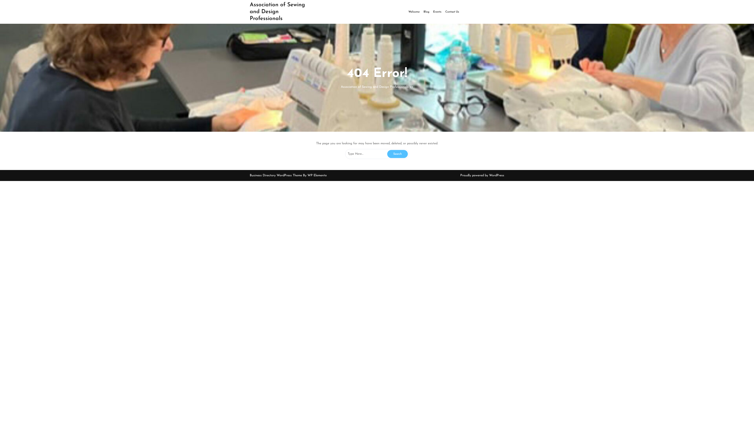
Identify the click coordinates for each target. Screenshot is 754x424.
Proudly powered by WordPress (482, 175)
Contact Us (452, 11)
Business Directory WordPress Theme (276, 175)
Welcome (414, 11)
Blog (426, 11)
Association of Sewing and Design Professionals (277, 11)
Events (437, 11)
